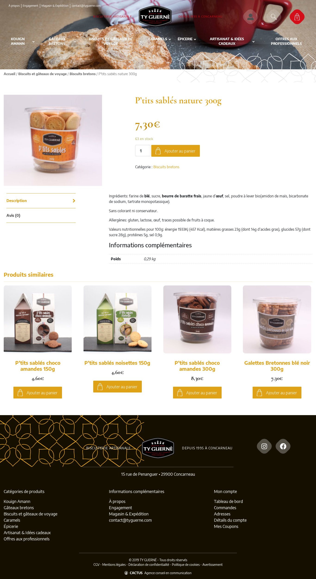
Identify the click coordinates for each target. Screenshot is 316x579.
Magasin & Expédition (55, 5)
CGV (96, 565)
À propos (14, 5)
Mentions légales (114, 565)
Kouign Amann (17, 501)
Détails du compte (230, 520)
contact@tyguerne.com (130, 520)
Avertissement (212, 565)
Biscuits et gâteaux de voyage (42, 74)
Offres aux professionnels (27, 538)
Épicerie (11, 526)
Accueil (9, 74)
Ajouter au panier (179, 150)
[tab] (41, 200)
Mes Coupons (226, 526)
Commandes (225, 507)
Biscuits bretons (83, 74)
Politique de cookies (186, 565)
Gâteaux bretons (19, 507)
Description (16, 200)
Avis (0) (13, 215)
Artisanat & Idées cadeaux (27, 532)
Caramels (12, 520)
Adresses (222, 513)
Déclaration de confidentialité (148, 565)
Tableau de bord (228, 501)
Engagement (30, 5)
